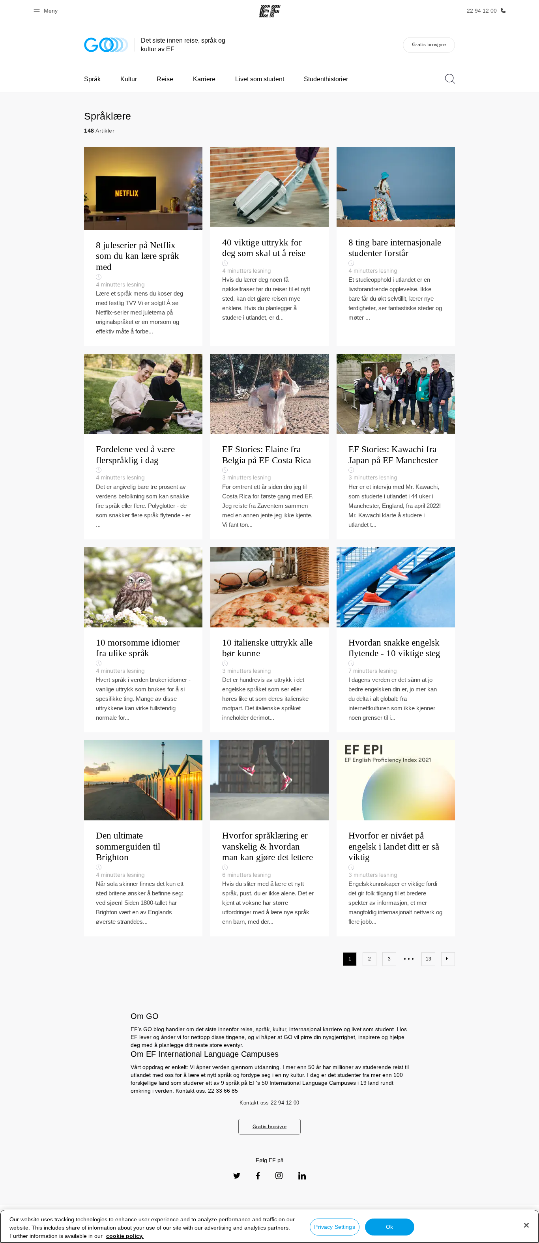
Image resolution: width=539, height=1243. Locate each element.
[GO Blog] (106, 44)
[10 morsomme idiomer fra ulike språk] (143, 640)
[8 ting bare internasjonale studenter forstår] (396, 246)
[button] (47, 11)
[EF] (270, 11)
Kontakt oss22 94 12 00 (269, 1103)
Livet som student (259, 79)
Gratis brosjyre (429, 44)
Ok (389, 1227)
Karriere (204, 79)
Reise (165, 79)
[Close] (526, 1225)
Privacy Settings (334, 1227)
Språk (92, 79)
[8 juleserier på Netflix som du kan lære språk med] (143, 246)
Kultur (128, 79)
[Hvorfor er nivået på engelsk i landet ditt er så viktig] (396, 838)
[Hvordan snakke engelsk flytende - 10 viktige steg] (396, 640)
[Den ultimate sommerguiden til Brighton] (143, 838)
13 (428, 959)
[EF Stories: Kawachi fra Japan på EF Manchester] (396, 446)
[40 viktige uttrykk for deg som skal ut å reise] (269, 246)
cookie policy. (125, 1236)
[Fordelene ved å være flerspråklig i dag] (143, 446)
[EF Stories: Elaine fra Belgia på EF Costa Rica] (269, 446)
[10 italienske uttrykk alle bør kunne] (269, 640)
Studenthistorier (326, 79)
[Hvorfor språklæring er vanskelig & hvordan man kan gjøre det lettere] (269, 838)
